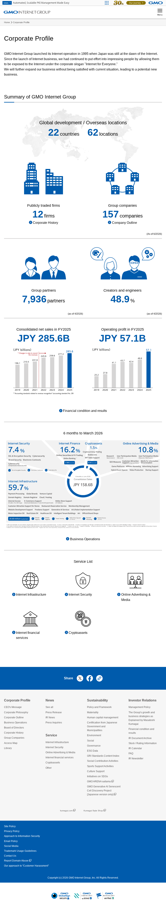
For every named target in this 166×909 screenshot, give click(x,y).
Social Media (11, 846)
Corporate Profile (21, 22)
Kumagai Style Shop (93, 810)
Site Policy (10, 826)
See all (49, 707)
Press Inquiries (54, 722)
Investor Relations (142, 700)
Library (8, 748)
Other (49, 767)
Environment (94, 735)
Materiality (92, 712)
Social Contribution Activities (102, 761)
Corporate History (45, 222)
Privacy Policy (11, 831)
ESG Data (92, 750)
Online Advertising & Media (60, 752)
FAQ (131, 753)
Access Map (10, 743)
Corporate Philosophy (16, 712)
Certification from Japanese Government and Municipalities (102, 726)
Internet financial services (59, 757)
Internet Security (54, 747)
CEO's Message (13, 707)
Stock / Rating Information (143, 743)
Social (90, 740)
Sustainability (97, 700)
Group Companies (14, 737)
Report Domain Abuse (16, 860)
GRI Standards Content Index (103, 755)
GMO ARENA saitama (99, 781)
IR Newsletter (136, 758)
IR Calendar (135, 748)
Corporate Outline (14, 717)
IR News (50, 717)
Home (7, 22)
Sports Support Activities (100, 766)
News (50, 700)
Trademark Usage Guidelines (20, 850)
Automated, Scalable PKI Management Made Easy (36, 2)
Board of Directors (14, 727)
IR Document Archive (140, 738)
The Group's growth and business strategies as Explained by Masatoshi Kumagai (142, 718)
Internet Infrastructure (57, 742)
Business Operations (85, 539)
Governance (94, 745)
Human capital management (102, 717)
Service (51, 735)
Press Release (54, 712)
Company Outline (124, 222)
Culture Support (95, 771)
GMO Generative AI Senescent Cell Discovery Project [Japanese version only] (103, 790)
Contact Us (10, 855)
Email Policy (11, 841)
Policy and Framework (99, 707)
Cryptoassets (53, 762)
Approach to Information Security (22, 836)
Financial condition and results (85, 410)
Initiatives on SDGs (97, 776)
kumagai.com (66, 810)
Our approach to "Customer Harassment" (26, 865)
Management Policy (139, 707)
